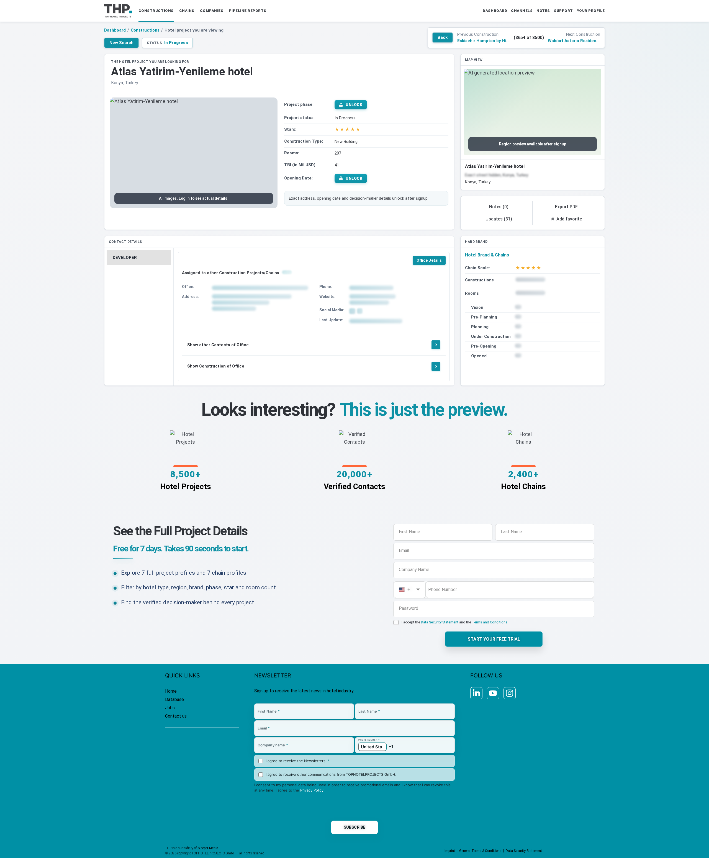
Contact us (176, 716)
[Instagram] (510, 693)
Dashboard (115, 30)
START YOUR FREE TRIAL (493, 639)
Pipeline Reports (247, 11)
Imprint (450, 851)
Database (174, 699)
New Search (121, 42)
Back (443, 37)
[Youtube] (493, 693)
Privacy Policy (311, 790)
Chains (186, 11)
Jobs (170, 707)
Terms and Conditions (489, 622)
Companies (212, 11)
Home (171, 691)
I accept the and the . (455, 622)
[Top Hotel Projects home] (118, 10)
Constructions (156, 11)
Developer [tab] (125, 257)
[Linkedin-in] (476, 693)
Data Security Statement (439, 622)
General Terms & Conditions (480, 851)
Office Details (429, 260)
